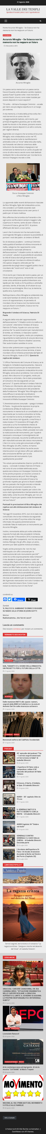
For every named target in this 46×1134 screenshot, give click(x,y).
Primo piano (15, 1028)
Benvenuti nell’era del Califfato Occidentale (23, 724)
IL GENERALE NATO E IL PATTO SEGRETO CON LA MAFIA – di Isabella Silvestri (9, 813)
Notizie (7, 1028)
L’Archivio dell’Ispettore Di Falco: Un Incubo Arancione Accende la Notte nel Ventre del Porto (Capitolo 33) (9, 854)
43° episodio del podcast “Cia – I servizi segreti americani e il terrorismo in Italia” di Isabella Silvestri (9, 758)
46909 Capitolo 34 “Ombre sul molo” (9, 827)
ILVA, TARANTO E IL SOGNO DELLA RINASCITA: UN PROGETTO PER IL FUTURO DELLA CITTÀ (23, 650)
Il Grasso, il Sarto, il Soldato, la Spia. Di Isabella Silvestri (9, 786)
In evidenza (7, 35)
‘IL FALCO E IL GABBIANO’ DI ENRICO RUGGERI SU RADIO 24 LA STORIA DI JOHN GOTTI (22, 608)
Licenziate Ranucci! (23, 1018)
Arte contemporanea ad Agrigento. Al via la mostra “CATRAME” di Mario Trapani (23, 1051)
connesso (17, 629)
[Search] (40, 21)
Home (5, 27)
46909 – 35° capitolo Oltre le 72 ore (9, 799)
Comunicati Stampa (11, 1062)
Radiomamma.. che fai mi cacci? (17, 616)
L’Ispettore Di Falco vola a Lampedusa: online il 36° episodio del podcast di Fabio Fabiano (9, 772)
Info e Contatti (10, 1118)
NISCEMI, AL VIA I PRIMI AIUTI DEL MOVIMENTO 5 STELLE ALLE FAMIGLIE (23, 1087)
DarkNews (16, 1131)
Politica (16, 734)
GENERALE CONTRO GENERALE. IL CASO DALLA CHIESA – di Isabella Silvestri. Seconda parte (9, 841)
